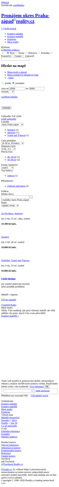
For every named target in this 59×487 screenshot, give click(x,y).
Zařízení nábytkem (16, 186)
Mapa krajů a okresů (17, 72)
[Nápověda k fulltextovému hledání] (9, 191)
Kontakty (5, 434)
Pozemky (45, 53)
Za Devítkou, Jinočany (12, 213)
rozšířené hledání (9, 97)
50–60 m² (11, 159)
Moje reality (13, 42)
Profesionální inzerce (11, 450)
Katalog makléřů (15, 36)
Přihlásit (5, 2)
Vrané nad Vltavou (16, 135)
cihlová (10, 175)
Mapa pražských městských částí (22, 75)
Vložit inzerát (8, 28)
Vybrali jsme (7, 415)
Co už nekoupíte (9, 426)
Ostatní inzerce (8, 456)
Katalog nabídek (15, 33)
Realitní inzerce (8, 442)
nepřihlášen (18, 5)
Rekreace (32, 53)
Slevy (14, 420)
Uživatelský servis (39, 395)
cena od (5, 88)
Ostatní (18, 56)
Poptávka (11, 39)
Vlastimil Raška (8, 305)
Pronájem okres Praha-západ (25, 18)
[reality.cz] (6, 469)
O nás (4, 428)
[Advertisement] (29, 347)
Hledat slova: (7, 194)
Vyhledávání (7, 401)
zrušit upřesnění (8, 119)
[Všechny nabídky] (5, 53)
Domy (21, 53)
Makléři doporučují (10, 417)
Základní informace (10, 431)
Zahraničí (29, 56)
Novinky (5, 420)
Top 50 (13, 423)
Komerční (6, 56)
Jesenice (11, 129)
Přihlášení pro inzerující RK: (14, 395)
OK (47, 386)
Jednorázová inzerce (11, 447)
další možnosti (42, 390)
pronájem (19, 83)
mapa (11, 77)
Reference (6, 453)
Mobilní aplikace (9, 436)
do (27, 88)
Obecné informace (10, 445)
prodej (8, 83)
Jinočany (11, 132)
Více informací (36, 386)
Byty (12, 53)
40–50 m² (11, 157)
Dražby (4, 423)
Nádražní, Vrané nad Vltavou (15, 260)
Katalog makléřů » (10, 316)
